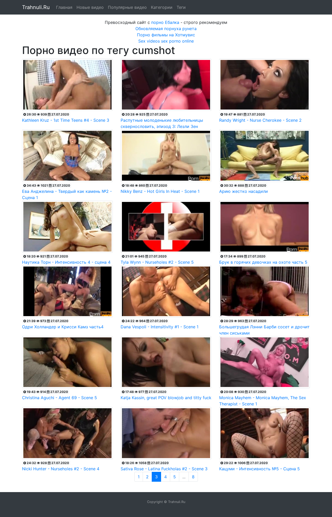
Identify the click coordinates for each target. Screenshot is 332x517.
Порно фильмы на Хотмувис (166, 34)
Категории (161, 7)
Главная (64, 7)
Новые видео (90, 7)
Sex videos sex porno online (166, 41)
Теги (181, 7)
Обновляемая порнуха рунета (166, 28)
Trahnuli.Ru (36, 7)
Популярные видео (127, 7)
